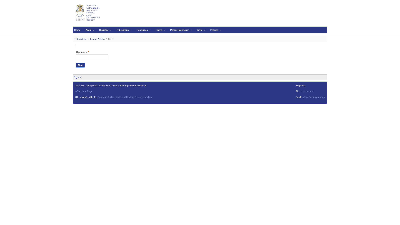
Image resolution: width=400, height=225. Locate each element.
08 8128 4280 (306, 91)
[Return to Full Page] (75, 45)
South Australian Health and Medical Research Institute (125, 97)
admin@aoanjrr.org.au (313, 97)
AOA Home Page (83, 91)
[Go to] (88, 12)
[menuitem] (77, 30)
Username (87, 52)
